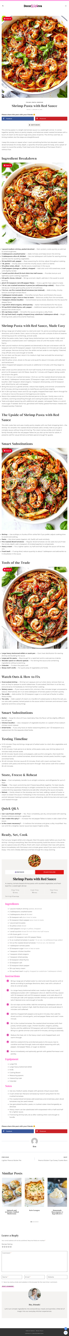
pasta (34, 102)
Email (27, 1277)
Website (51, 1277)
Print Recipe (20, 872)
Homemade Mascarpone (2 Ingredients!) (57, 1212)
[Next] (64, 1199)
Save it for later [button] (50, 872)
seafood (40, 102)
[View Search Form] (3, 6)
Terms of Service (30, 1330)
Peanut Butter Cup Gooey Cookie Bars (52, 1158)
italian (28, 102)
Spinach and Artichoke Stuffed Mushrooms (12, 1212)
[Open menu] (65, 6)
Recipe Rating (7, 1244)
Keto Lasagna (34, 1210)
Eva (29, 109)
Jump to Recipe (35, 125)
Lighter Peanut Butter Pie (11, 1158)
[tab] (31, 1221)
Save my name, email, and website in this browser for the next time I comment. (30, 1282)
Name (5, 1277)
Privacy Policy (39, 1330)
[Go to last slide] (4, 1199)
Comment (6, 1253)
